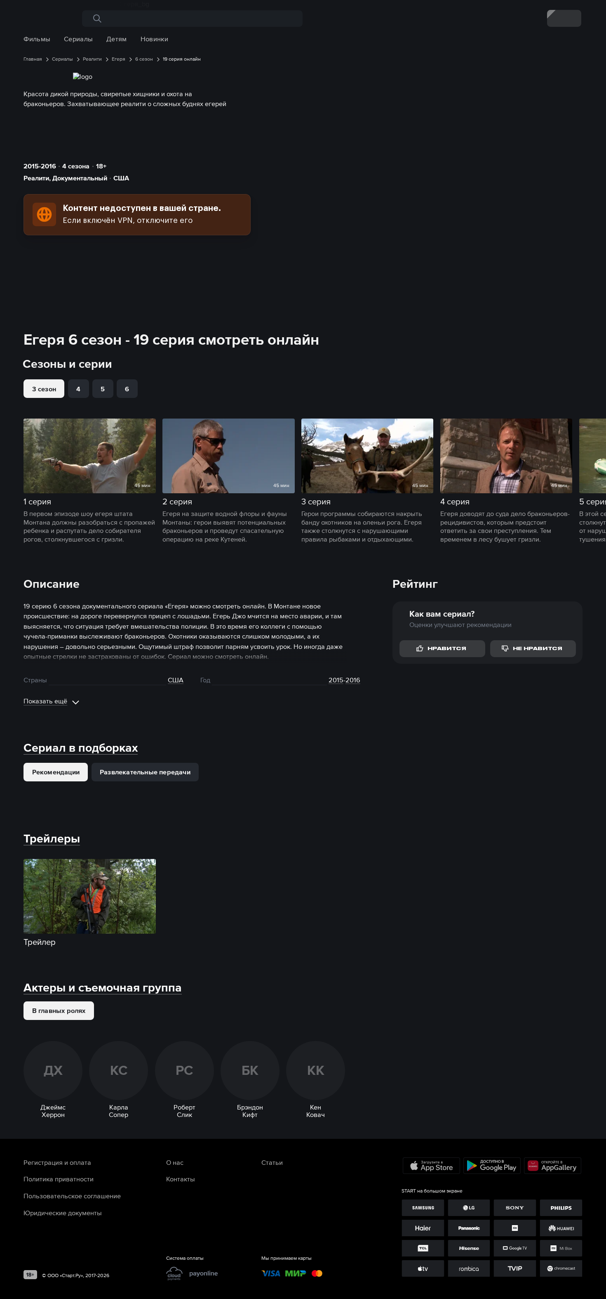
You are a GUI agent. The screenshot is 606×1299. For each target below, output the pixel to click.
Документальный (79, 178)
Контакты (180, 1179)
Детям (116, 39)
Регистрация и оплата (57, 1162)
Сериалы (78, 39)
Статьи (272, 1162)
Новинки (154, 39)
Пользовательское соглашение (72, 1196)
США (121, 178)
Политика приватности (58, 1179)
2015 (336, 680)
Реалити (36, 178)
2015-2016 (39, 166)
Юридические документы (62, 1212)
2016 (352, 680)
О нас (174, 1162)
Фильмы (36, 39)
